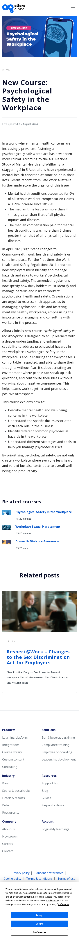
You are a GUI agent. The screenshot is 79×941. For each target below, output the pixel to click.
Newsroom (9, 836)
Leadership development (59, 759)
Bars (5, 783)
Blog (45, 791)
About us (8, 829)
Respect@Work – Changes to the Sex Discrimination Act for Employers (38, 657)
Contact (7, 851)
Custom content (13, 759)
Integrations (10, 745)
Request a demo (53, 805)
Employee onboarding (57, 752)
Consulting (9, 767)
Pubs (5, 805)
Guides (46, 798)
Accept (39, 915)
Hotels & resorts (13, 798)
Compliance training (55, 745)
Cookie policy (12, 879)
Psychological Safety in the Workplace (43, 512)
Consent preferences (49, 873)
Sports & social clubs (16, 791)
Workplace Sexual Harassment (37, 527)
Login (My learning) (55, 829)
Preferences (39, 932)
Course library (12, 752)
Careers (7, 844)
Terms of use (66, 879)
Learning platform (15, 737)
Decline (39, 924)
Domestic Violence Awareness (37, 541)
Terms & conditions (39, 879)
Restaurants (10, 813)
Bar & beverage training (58, 737)
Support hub (50, 783)
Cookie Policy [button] (52, 900)
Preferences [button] (63, 904)
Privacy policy (21, 873)
